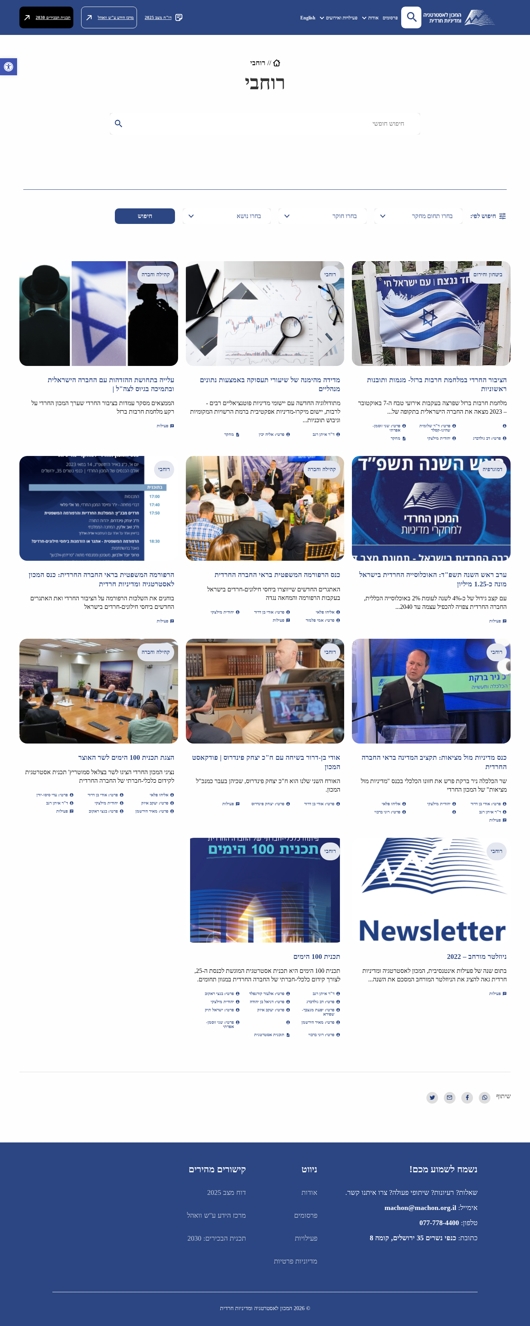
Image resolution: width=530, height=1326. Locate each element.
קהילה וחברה (156, 274)
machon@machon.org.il (420, 1208)
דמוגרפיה (492, 469)
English (307, 18)
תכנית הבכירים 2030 (53, 17)
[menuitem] (390, 17)
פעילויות (306, 1238)
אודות (373, 18)
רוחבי (330, 274)
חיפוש (145, 216)
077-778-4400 (439, 1223)
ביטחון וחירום (487, 274)
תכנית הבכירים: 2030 (216, 1238)
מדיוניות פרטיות (295, 1261)
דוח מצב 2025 (226, 1192)
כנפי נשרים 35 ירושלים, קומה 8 (413, 1238)
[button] (8, 66)
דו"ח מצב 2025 (158, 17)
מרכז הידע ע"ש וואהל (116, 17)
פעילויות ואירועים (342, 18)
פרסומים (390, 18)
